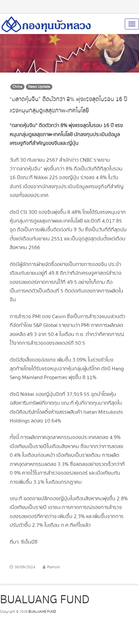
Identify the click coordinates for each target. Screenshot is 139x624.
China (17, 87)
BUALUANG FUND (42, 611)
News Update (39, 87)
